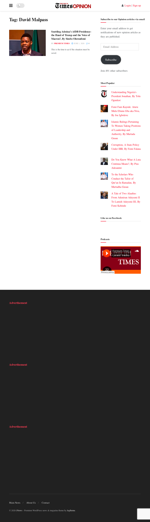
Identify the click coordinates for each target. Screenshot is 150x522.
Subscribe (111, 59)
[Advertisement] (32, 331)
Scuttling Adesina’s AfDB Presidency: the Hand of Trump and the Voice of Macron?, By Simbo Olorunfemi (71, 35)
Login (128, 5)
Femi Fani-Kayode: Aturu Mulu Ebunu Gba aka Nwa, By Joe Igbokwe (125, 111)
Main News (14, 502)
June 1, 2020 (78, 43)
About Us (31, 502)
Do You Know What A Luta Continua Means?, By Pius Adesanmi (126, 163)
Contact (46, 502)
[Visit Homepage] (73, 5)
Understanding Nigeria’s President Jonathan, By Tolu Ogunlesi (125, 96)
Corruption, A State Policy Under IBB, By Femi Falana (126, 149)
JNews (19, 510)
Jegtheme (71, 510)
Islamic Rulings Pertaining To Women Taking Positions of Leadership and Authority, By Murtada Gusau (126, 130)
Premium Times (62, 43)
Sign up (137, 5)
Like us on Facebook (111, 218)
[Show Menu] (11, 5)
